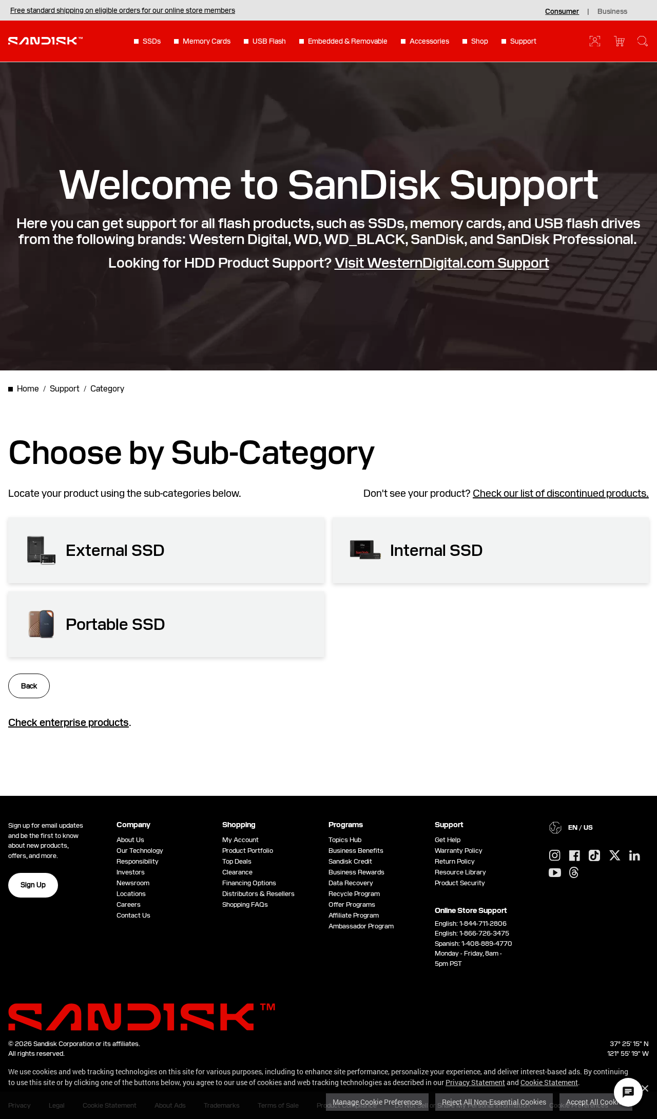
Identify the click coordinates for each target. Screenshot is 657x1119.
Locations (131, 893)
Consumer (562, 11)
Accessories (429, 41)
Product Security (460, 883)
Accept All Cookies (596, 1102)
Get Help (447, 839)
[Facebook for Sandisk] (574, 856)
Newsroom (133, 883)
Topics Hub (344, 839)
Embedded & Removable (348, 41)
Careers (129, 904)
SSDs (152, 41)
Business (612, 11)
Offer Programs (351, 904)
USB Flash (269, 41)
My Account (240, 839)
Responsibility (138, 861)
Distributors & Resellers (258, 893)
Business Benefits (355, 850)
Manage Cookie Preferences (377, 1102)
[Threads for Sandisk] (573, 873)
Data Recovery (350, 883)
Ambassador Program (361, 926)
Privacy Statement (475, 1082)
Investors (131, 872)
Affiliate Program (353, 915)
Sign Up (33, 884)
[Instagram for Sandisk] (555, 856)
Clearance (237, 872)
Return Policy (455, 861)
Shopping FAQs (245, 904)
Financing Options (249, 883)
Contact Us (133, 915)
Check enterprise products (68, 722)
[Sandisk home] (45, 40)
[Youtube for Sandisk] (555, 873)
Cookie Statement (549, 1082)
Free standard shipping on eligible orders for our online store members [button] (122, 10)
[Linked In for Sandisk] (634, 856)
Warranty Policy (458, 850)
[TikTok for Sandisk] (594, 856)
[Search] (642, 41)
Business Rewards (356, 872)
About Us (130, 839)
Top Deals (237, 861)
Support (523, 41)
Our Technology (140, 850)
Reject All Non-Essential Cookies (494, 1102)
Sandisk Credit (350, 861)
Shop (479, 41)
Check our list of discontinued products (559, 493)
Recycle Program (354, 893)
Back (29, 686)
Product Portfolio (247, 850)
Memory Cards (206, 41)
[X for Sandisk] (615, 856)
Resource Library (460, 872)
